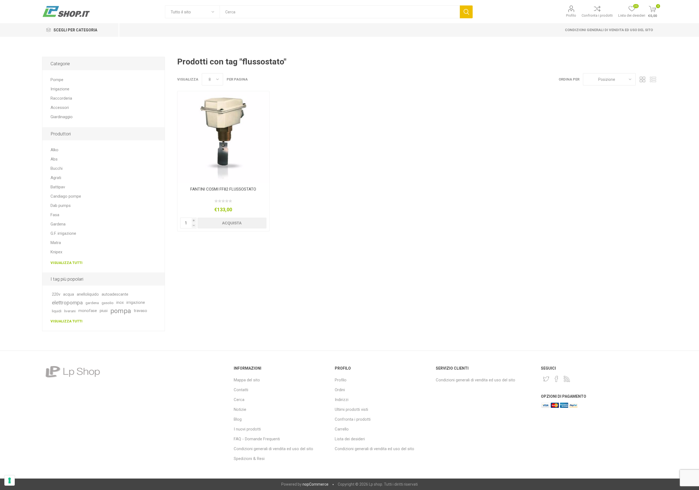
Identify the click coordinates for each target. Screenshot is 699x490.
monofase (87, 310)
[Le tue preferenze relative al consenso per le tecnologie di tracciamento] (9, 480)
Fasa (55, 214)
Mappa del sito (247, 380)
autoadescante (115, 294)
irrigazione (135, 302)
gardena (92, 303)
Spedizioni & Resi (249, 458)
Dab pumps (61, 205)
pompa (120, 311)
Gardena (58, 224)
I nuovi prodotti (247, 429)
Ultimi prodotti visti (351, 409)
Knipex (56, 252)
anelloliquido (88, 294)
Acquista (232, 223)
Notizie (240, 409)
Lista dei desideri (350, 438)
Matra (56, 242)
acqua (68, 294)
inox (120, 302)
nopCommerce (315, 484)
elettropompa (67, 302)
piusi (104, 310)
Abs (54, 159)
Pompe (57, 79)
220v (56, 294)
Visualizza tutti (66, 263)
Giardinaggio (62, 116)
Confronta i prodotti (597, 15)
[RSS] (566, 379)
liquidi (56, 311)
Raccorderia (61, 98)
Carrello (342, 429)
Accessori (60, 107)
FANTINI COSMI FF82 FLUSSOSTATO (223, 189)
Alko (54, 149)
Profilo (571, 15)
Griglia (642, 79)
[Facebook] (556, 379)
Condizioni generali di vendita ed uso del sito (609, 30)
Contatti (241, 389)
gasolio (108, 303)
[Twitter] (546, 379)
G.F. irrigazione (63, 233)
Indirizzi (341, 399)
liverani (70, 311)
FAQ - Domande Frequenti (257, 438)
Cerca (466, 11)
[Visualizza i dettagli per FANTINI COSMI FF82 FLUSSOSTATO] (223, 137)
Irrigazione (60, 89)
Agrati (56, 177)
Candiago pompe (66, 196)
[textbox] (340, 11)
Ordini (340, 389)
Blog (238, 419)
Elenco (653, 79)
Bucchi (57, 168)
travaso (140, 310)
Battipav (58, 187)
